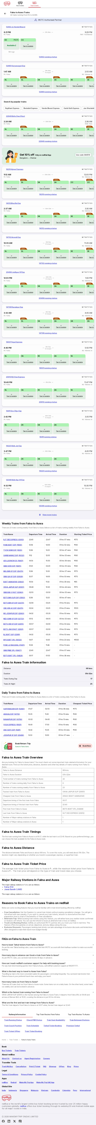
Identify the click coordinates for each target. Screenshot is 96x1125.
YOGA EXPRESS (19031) (12, 725)
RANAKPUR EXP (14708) (12, 719)
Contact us (17, 1058)
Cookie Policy (40, 1074)
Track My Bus (7, 1066)
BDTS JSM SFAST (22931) (13, 629)
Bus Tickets (7, 1051)
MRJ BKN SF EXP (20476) (13, 571)
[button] (11, 43)
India (4, 1090)
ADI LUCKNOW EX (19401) (13, 561)
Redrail (14, 1082)
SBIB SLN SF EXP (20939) (13, 577)
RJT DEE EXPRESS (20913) (13, 540)
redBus (5, 1082)
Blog (69, 1066)
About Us (5, 1058)
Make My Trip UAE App (45, 1082)
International (85, 1090)
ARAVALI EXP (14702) (11, 714)
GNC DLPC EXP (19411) (12, 730)
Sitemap (52, 1066)
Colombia (66, 1090)
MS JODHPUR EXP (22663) (13, 613)
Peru (75, 1090)
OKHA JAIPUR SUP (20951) (13, 587)
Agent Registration (32, 1058)
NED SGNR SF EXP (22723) (13, 619)
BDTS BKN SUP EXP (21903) (14, 598)
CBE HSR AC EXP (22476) (13, 608)
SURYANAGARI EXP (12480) (14, 709)
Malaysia (34, 1090)
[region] (48, 42)
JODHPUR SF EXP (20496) (13, 735)
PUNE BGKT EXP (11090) (12, 545)
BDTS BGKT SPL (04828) (13, 656)
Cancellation (21, 1066)
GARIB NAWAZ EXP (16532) (13, 555)
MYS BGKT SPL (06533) (12, 640)
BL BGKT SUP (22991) (11, 635)
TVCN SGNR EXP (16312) (12, 550)
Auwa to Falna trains (22, 746)
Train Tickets (20, 1051)
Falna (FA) (8, 887)
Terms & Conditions (10, 1074)
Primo (76, 1066)
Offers (61, 1066)
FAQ (44, 1066)
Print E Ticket (34, 1066)
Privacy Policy (27, 1074)
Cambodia (55, 1090)
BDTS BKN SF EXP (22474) (13, 603)
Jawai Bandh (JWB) (13, 889)
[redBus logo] (7, 3)
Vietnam (44, 1090)
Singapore (24, 1090)
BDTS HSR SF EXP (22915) (13, 624)
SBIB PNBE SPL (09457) (12, 650)
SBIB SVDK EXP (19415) (12, 566)
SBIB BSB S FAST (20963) (13, 592)
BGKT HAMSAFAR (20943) (13, 582)
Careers (46, 1058)
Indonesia (13, 1090)
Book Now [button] (87, 746)
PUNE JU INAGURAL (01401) (14, 645)
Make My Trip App (26, 1082)
